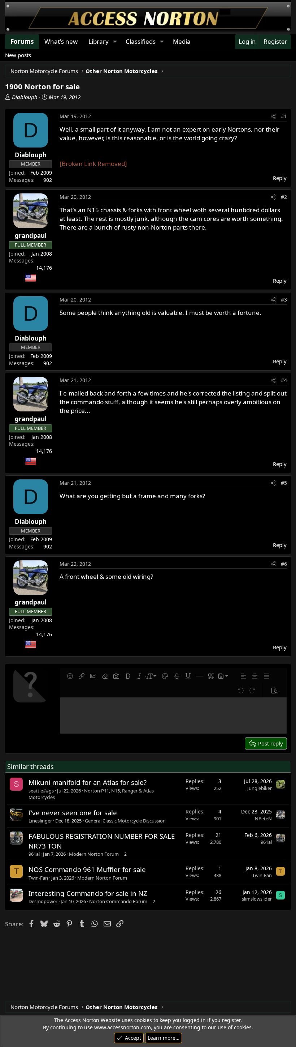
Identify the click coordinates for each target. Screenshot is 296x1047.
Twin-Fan (38, 878)
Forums (22, 41)
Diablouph (25, 97)
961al (34, 854)
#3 (284, 299)
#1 (284, 116)
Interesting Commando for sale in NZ (88, 893)
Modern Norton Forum (94, 854)
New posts (18, 55)
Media (182, 41)
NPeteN (263, 818)
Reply (280, 177)
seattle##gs (41, 790)
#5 (284, 482)
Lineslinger (40, 820)
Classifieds (141, 41)
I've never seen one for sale (73, 812)
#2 (284, 196)
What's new (61, 41)
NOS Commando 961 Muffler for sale (87, 869)
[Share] (273, 116)
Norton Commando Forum (118, 901)
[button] (114, 41)
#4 (284, 380)
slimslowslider (257, 899)
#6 (284, 563)
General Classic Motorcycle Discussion (125, 820)
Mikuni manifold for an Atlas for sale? (88, 782)
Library (98, 41)
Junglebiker (259, 788)
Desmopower (43, 901)
